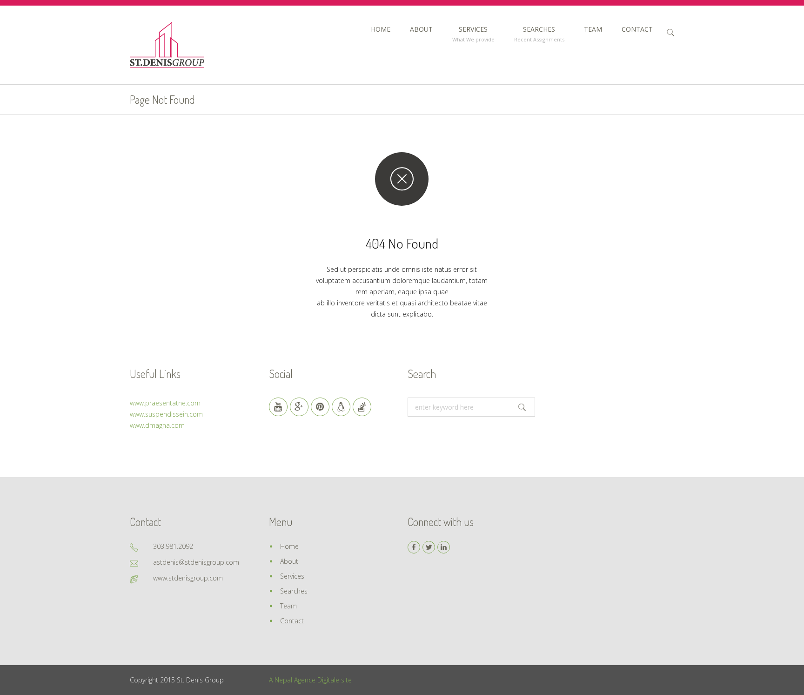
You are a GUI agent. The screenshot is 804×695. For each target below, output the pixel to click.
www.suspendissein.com (166, 414)
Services (292, 576)
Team (288, 605)
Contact (292, 620)
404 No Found (402, 243)
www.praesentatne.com (165, 402)
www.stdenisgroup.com (188, 578)
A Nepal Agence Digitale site (310, 679)
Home (289, 546)
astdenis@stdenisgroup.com (196, 562)
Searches (294, 591)
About (289, 561)
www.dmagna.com (157, 425)
